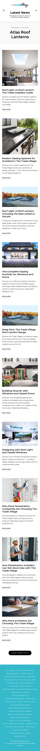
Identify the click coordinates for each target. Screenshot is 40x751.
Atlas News (10, 670)
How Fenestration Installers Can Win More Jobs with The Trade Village (19, 568)
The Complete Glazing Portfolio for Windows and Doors (17, 274)
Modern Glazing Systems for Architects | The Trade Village (19, 159)
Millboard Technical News (20, 686)
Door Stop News (27, 673)
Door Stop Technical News (15, 676)
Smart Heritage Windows (20, 717)
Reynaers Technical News (27, 689)
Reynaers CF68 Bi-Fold (20, 695)
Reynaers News (9, 689)
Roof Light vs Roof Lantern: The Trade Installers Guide (18, 91)
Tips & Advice (30, 727)
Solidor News (29, 702)
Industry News (12, 683)
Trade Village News (20, 730)
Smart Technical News (14, 702)
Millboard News (26, 683)
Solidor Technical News (20, 705)
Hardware (31, 676)
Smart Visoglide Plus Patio (14, 723)
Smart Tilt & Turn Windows (20, 720)
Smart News (30, 698)
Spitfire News (31, 723)
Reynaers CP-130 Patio (20, 692)
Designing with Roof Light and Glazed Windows (17, 451)
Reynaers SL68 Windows (14, 698)
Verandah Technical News (20, 733)
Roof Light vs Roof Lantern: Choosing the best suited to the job (18, 214)
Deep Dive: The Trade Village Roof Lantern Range (19, 331)
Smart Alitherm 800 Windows (20, 714)
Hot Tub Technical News (26, 680)
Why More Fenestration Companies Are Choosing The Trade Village (19, 509)
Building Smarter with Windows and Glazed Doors (18, 392)
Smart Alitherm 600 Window (20, 711)
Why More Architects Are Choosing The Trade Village (18, 622)
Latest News (20, 12)
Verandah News (20, 736)
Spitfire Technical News (14, 727)
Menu (36, 10)
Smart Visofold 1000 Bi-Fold (20, 708)
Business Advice (12, 673)
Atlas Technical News (25, 670)
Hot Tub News (9, 680)
